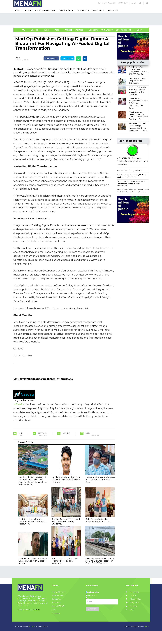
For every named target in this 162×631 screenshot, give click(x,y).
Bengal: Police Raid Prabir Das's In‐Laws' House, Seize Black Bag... (100, 479)
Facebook (134, 592)
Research (82, 10)
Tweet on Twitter (67, 58)
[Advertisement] (82, 19)
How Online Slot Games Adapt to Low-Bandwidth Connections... (131, 176)
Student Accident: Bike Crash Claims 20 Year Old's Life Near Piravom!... (66, 479)
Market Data (66, 10)
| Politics (78, 30)
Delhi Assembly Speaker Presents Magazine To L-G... (98, 520)
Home (18, 10)
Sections (111, 10)
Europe (34, 30)
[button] (140, 3)
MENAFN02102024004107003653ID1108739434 (43, 379)
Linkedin (133, 606)
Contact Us (56, 599)
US (20, 30)
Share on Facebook (51, 58)
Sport (138, 30)
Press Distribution (45, 10)
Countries (97, 10)
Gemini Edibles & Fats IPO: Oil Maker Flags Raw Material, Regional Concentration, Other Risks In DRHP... (33, 481)
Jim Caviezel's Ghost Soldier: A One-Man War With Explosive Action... (33, 560)
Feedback (56, 613)
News (28, 10)
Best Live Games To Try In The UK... (130, 171)
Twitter (133, 595)
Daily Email (134, 603)
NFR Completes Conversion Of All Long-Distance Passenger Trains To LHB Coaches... (100, 560)
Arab (46, 30)
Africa (67, 30)
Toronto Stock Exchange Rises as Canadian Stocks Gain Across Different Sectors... (133, 191)
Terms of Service (58, 592)
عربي (133, 3)
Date (17, 57)
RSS (132, 610)
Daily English (93, 592)
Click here (34, 609)
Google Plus (135, 599)
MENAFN (19, 69)
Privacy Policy (57, 595)
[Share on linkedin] (85, 58)
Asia (57, 30)
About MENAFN (58, 606)
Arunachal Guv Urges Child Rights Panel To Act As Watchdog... (65, 560)
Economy (93, 30)
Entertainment (120, 30)
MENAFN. (32, 626)
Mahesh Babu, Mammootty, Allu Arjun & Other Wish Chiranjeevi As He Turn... (138, 103)
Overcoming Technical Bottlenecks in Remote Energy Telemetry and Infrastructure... (131, 183)
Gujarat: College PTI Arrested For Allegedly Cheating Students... (66, 521)
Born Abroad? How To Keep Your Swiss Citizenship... (138, 80)
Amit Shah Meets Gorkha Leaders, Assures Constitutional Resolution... (33, 521)
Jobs (54, 610)
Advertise (56, 603)
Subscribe (92, 609)
